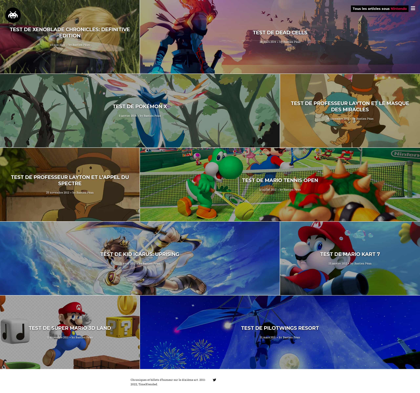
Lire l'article (70, 36)
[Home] (13, 15)
